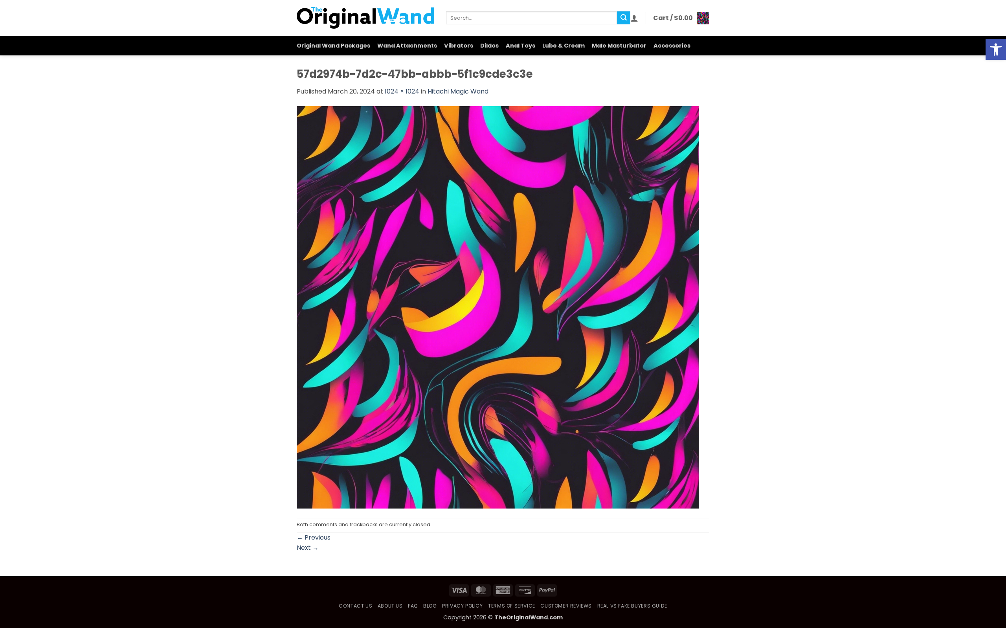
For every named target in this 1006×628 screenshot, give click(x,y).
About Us (390, 605)
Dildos (489, 46)
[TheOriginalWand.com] (365, 18)
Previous (313, 537)
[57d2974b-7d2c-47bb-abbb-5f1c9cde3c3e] (498, 306)
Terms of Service (511, 605)
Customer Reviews (566, 605)
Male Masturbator (619, 46)
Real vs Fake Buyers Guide (632, 605)
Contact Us (355, 605)
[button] (996, 49)
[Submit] (623, 18)
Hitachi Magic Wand (458, 91)
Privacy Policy (462, 605)
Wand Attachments (407, 46)
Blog (430, 605)
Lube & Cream (563, 46)
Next (308, 547)
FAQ (413, 605)
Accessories (672, 46)
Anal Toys (520, 46)
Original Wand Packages (333, 46)
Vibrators (458, 46)
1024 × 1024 (402, 91)
